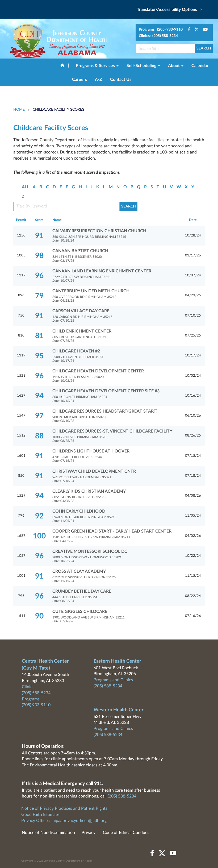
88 (39, 436)
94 (39, 396)
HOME (19, 109)
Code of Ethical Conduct (126, 832)
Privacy (88, 832)
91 (39, 235)
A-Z (98, 79)
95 (39, 356)
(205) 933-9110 (36, 705)
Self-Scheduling (142, 66)
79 (39, 296)
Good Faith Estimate (40, 814)
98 (39, 255)
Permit (21, 220)
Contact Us (120, 79)
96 (39, 275)
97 (39, 416)
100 (39, 536)
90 (39, 616)
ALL (25, 187)
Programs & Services (96, 66)
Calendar (199, 66)
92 (39, 516)
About (174, 66)
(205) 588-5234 (36, 693)
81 (39, 335)
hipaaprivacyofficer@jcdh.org (79, 821)
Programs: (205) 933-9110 (161, 29)
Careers (79, 79)
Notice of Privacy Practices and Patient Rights (64, 808)
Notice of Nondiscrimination (48, 832)
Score (39, 220)
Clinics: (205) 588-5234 (158, 36)
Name (57, 220)
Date (193, 220)
